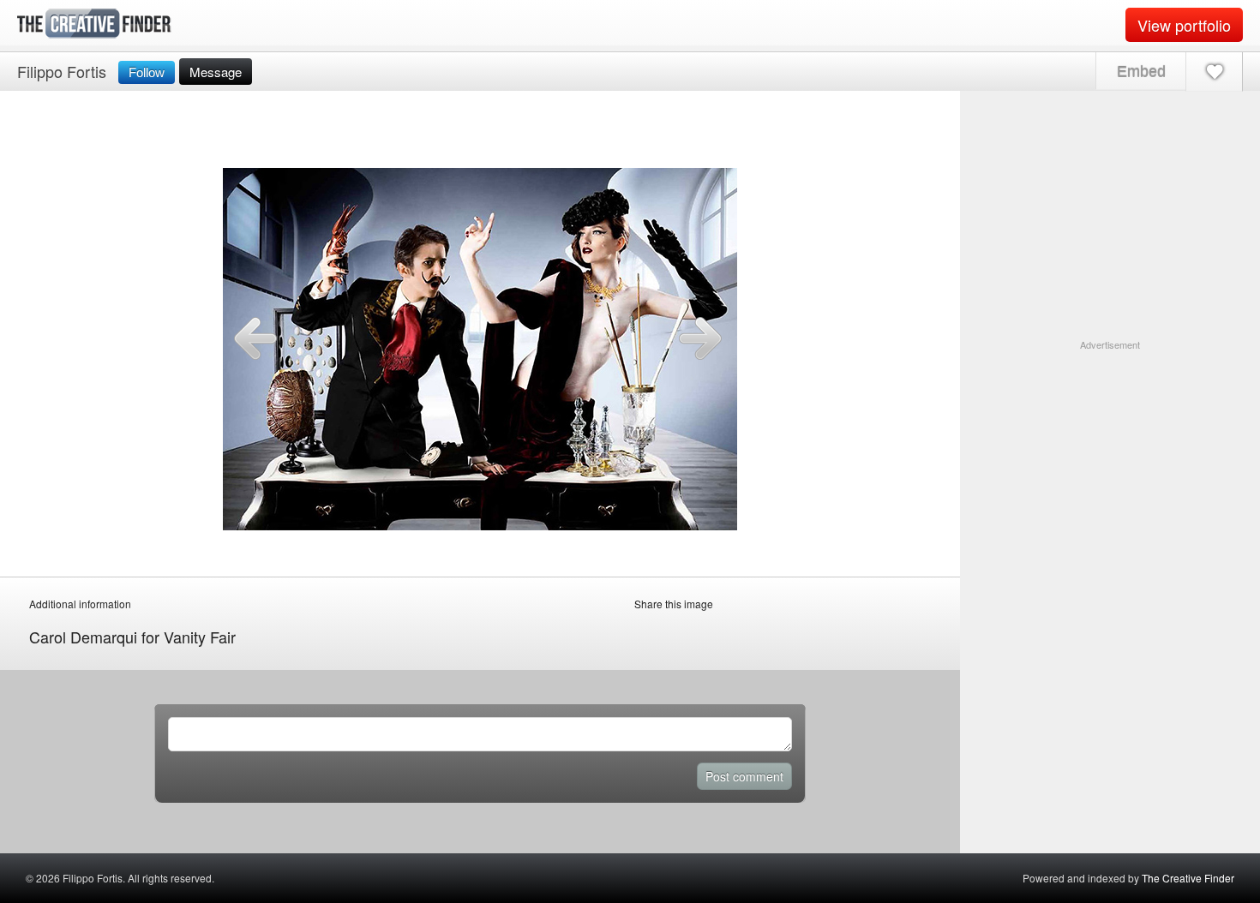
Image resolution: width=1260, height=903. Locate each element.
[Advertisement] (1110, 459)
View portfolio (1184, 25)
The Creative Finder (1188, 877)
